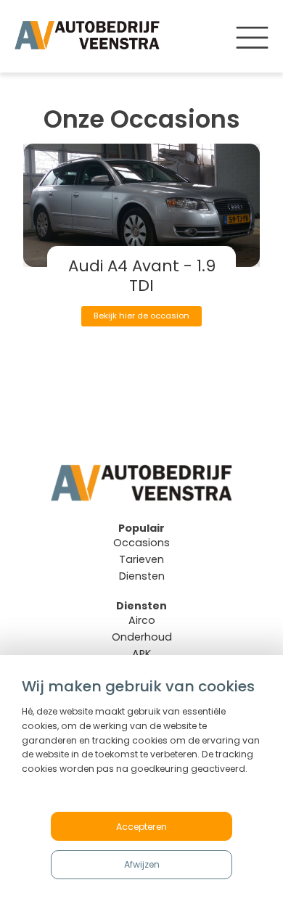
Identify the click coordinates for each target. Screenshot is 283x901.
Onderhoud (142, 637)
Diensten (142, 576)
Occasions (141, 542)
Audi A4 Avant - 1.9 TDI (142, 276)
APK (141, 653)
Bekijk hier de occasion (141, 315)
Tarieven (141, 559)
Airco (141, 620)
